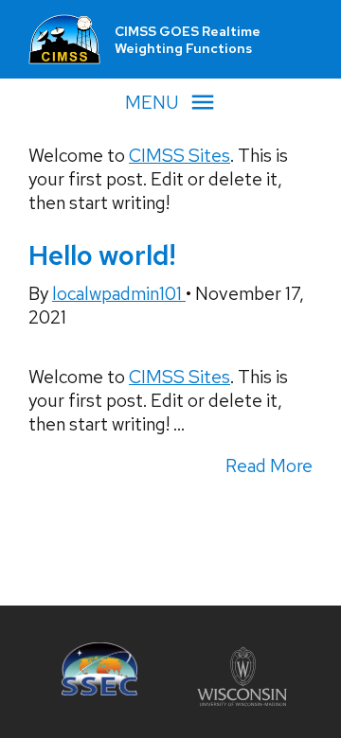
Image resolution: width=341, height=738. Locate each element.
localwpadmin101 (119, 294)
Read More (269, 466)
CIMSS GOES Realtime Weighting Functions (187, 40)
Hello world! (101, 255)
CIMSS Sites (179, 155)
